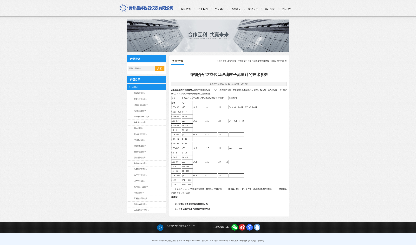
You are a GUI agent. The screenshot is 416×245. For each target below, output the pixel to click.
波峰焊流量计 (140, 93)
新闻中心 (236, 9)
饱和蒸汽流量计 (141, 122)
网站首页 (186, 9)
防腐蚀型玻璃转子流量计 (181, 90)
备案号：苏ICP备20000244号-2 (216, 240)
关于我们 (203, 9)
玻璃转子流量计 (141, 187)
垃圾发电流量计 (141, 163)
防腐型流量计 (140, 111)
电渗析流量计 (140, 140)
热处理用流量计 (141, 99)
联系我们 (286, 9)
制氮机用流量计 (141, 169)
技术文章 (253, 9)
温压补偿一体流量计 (143, 116)
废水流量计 (139, 128)
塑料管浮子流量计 (142, 198)
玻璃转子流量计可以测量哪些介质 (193, 204)
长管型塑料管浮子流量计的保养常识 (194, 209)
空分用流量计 (140, 152)
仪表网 (261, 240)
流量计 (135, 87)
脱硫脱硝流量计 (141, 157)
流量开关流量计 (141, 105)
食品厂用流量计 (141, 175)
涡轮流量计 (139, 193)
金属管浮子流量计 (142, 210)
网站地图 (235, 240)
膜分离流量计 (140, 146)
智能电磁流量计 (141, 204)
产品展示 (219, 9)
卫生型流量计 (140, 181)
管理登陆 (243, 240)
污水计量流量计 (141, 134)
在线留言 (270, 9)
